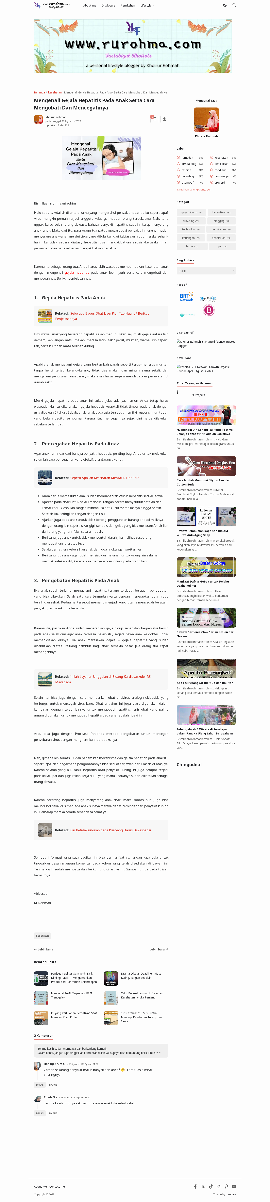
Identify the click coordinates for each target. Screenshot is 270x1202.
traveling (188, 221)
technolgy (188, 229)
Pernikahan (128, 5)
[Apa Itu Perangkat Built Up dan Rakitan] (206, 677)
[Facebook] (195, 1187)
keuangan (188, 238)
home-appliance (223, 176)
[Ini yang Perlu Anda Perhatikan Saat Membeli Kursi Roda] (41, 1024)
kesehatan (42, 935)
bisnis (189, 246)
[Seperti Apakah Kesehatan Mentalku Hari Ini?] (45, 483)
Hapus (53, 1084)
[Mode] (224, 5)
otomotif (188, 182)
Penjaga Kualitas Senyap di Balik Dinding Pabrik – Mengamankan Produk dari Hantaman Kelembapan (74, 978)
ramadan (187, 157)
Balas (40, 1084)
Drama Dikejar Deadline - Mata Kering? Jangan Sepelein (141, 976)
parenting (188, 176)
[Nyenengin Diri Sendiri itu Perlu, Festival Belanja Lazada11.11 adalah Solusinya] (206, 424)
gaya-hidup (188, 212)
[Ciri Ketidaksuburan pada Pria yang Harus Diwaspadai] (45, 836)
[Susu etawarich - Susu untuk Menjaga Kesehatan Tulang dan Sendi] (111, 1024)
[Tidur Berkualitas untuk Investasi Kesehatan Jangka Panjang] (111, 1004)
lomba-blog (189, 164)
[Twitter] (203, 1187)
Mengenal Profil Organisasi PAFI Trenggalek (71, 995)
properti (220, 182)
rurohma (231, 1194)
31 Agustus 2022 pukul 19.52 (75, 1097)
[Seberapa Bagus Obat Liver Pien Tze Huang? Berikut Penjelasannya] (45, 322)
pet (220, 246)
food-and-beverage (223, 170)
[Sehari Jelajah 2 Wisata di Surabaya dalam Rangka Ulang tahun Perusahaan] (206, 724)
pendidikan (221, 164)
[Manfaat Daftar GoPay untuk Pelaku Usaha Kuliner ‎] (206, 576)
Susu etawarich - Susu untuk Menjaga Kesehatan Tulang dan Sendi (141, 1017)
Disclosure (108, 5)
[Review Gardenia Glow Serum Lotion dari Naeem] (206, 626)
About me (89, 5)
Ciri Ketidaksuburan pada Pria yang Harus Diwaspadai (110, 830)
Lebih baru (157, 949)
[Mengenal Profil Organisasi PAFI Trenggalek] (41, 1004)
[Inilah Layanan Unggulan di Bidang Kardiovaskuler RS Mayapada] (45, 685)
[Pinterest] (226, 1187)
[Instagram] (218, 1187)
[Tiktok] (211, 1187)
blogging (219, 221)
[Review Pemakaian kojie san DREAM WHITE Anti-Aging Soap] (206, 525)
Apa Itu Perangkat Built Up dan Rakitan (205, 683)
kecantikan (219, 212)
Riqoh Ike (51, 1097)
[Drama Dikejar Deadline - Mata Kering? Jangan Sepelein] (111, 984)
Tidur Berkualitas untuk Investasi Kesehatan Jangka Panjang (142, 995)
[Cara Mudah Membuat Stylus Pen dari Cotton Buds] (206, 475)
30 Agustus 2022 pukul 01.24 (83, 1063)
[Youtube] (234, 1187)
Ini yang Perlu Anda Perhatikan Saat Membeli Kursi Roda (74, 1015)
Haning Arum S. (54, 1064)
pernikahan (219, 229)
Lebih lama (45, 949)
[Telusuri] (234, 5)
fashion (186, 170)
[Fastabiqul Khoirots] (52, 5)
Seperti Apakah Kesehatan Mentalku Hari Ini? (104, 477)
